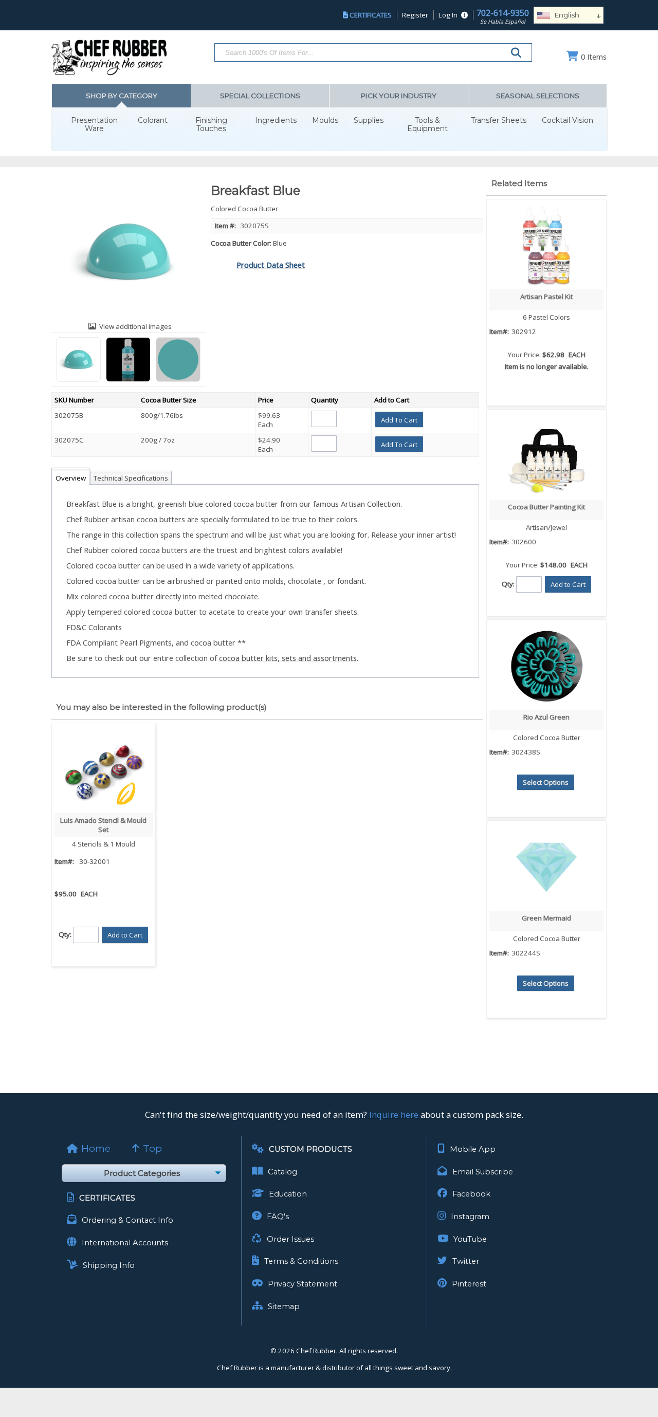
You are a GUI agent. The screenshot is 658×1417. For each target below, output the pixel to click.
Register (415, 15)
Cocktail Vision (567, 120)
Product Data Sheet (270, 265)
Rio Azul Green (546, 717)
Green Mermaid (546, 918)
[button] (399, 419)
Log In (448, 15)
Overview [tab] (71, 478)
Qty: (65, 933)
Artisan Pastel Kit (546, 296)
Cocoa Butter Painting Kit (546, 506)
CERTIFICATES (371, 15)
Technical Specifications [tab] (131, 478)
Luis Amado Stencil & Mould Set (103, 825)
